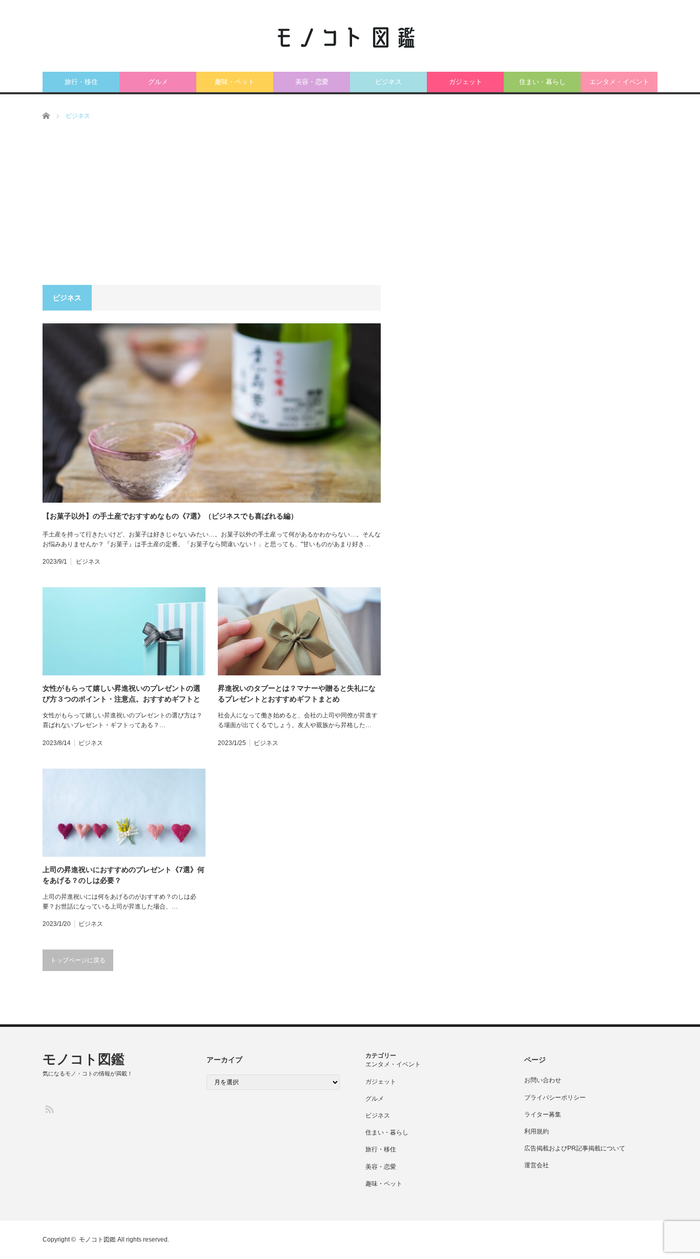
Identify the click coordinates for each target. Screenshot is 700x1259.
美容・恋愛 (311, 82)
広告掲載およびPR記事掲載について (574, 1148)
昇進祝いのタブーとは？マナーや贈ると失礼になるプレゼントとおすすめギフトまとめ (297, 693)
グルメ (158, 82)
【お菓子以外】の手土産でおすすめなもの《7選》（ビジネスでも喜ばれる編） (170, 516)
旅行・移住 (81, 82)
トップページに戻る (78, 960)
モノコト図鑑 (84, 1059)
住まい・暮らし (542, 82)
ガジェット (465, 82)
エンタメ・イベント (619, 82)
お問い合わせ (542, 1080)
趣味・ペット (235, 82)
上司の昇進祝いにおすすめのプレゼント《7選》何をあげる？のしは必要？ (123, 874)
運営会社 (536, 1165)
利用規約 (536, 1131)
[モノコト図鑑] (345, 39)
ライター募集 (542, 1114)
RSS (49, 1108)
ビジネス (388, 82)
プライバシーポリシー (555, 1097)
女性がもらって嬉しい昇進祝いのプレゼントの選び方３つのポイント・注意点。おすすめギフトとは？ (121, 694)
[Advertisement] (350, 208)
